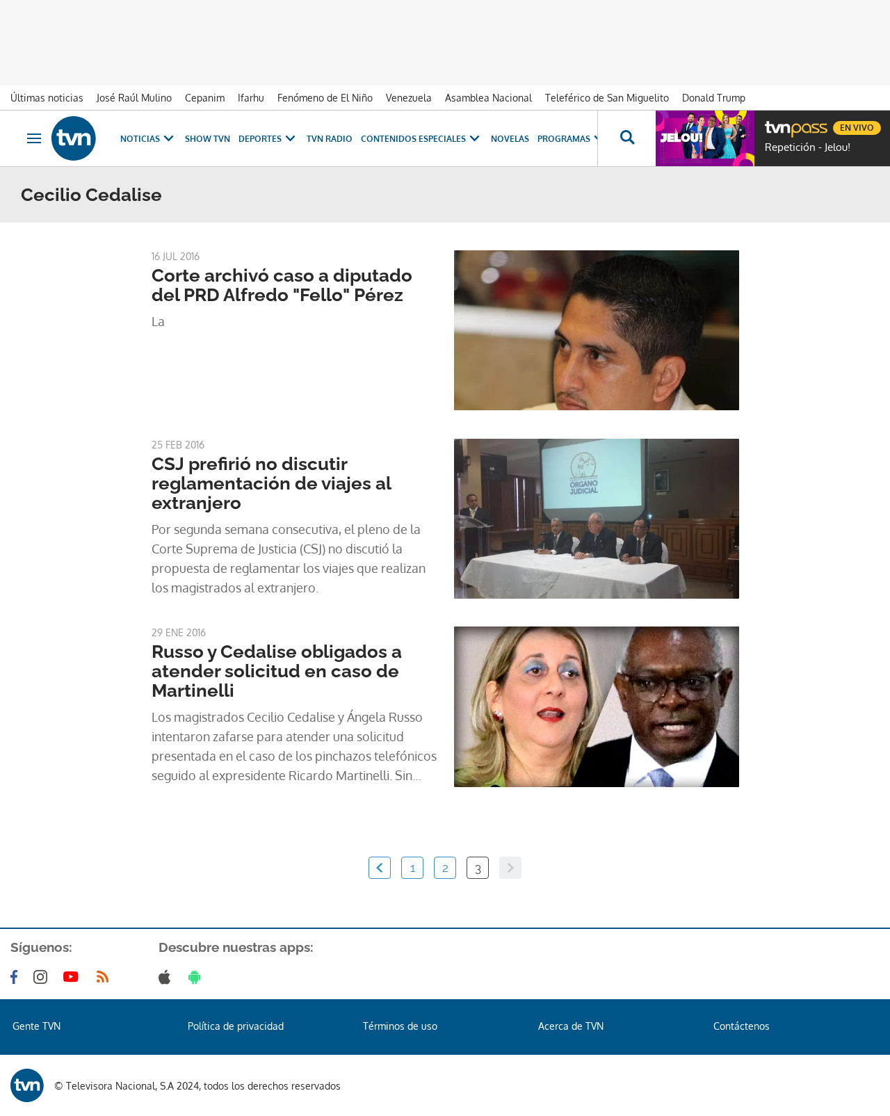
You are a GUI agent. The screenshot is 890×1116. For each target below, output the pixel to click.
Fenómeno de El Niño (325, 98)
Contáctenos (741, 1026)
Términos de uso (400, 1026)
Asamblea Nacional (488, 98)
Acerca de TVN (571, 1026)
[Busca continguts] (626, 138)
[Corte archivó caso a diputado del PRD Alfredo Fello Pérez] (596, 330)
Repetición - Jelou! (807, 147)
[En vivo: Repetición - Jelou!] (705, 138)
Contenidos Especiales (413, 139)
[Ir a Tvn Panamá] (73, 138)
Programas (563, 139)
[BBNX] (27, 1085)
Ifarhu (251, 98)
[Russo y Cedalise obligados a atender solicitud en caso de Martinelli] (596, 706)
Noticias (140, 139)
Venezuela (409, 98)
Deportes (260, 139)
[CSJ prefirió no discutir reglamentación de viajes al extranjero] (596, 519)
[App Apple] (167, 977)
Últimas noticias (46, 98)
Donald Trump (713, 98)
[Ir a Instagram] (43, 977)
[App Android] (197, 977)
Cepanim (205, 98)
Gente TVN (36, 1026)
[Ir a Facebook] (16, 977)
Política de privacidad (236, 1026)
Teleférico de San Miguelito (607, 98)
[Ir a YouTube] (73, 977)
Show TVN (207, 139)
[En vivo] (776, 122)
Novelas (510, 139)
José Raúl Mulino (134, 98)
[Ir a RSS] (106, 977)
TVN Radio (330, 139)
